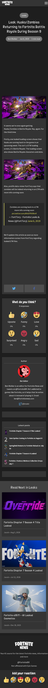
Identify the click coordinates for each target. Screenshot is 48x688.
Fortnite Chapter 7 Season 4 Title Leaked (24, 431)
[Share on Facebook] (34, 288)
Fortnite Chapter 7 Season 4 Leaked (22, 453)
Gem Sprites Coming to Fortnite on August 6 (25, 438)
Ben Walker (12, 39)
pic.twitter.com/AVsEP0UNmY (24, 213)
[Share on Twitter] (14, 288)
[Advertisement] (24, 71)
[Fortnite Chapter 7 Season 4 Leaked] (24, 553)
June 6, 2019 (34, 220)
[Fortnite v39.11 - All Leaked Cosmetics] (24, 598)
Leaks (24, 15)
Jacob (6, 532)
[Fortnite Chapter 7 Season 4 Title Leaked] (24, 505)
